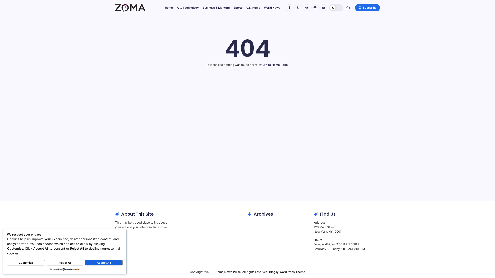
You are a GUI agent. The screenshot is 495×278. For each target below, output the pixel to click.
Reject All (65, 262)
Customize (26, 262)
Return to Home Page (273, 65)
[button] (336, 7)
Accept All (104, 262)
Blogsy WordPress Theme (287, 272)
